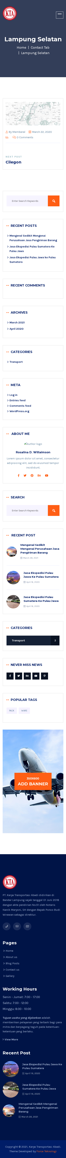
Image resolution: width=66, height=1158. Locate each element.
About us (11, 957)
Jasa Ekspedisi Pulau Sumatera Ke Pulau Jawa (41, 599)
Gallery (10, 976)
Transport (16, 361)
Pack (11, 710)
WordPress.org (19, 411)
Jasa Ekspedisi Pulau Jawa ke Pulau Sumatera (41, 574)
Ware (24, 710)
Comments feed (20, 405)
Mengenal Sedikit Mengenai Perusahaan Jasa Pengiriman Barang (39, 548)
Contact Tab (40, 48)
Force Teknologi (46, 1151)
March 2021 (17, 322)
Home (21, 48)
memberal (18, 132)
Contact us (12, 969)
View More (11, 1039)
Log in (13, 395)
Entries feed (18, 400)
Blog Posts (12, 963)
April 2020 (17, 328)
